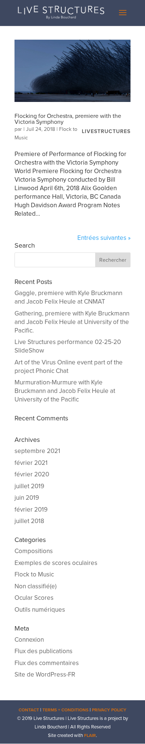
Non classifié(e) (35, 586)
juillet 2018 (29, 521)
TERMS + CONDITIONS (65, 709)
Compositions (33, 551)
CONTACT (29, 709)
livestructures (106, 131)
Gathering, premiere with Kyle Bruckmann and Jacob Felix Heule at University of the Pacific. (71, 322)
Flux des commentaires (46, 663)
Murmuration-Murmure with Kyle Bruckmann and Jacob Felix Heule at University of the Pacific (64, 390)
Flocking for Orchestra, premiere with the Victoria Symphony (67, 119)
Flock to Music (34, 574)
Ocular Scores (34, 598)
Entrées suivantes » (103, 238)
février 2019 (31, 509)
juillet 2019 (29, 486)
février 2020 (31, 474)
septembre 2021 (37, 451)
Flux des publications (43, 651)
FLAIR (90, 735)
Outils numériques (39, 610)
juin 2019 (26, 498)
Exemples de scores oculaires (55, 563)
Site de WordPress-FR (44, 674)
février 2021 (31, 463)
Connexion (29, 640)
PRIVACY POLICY (109, 709)
